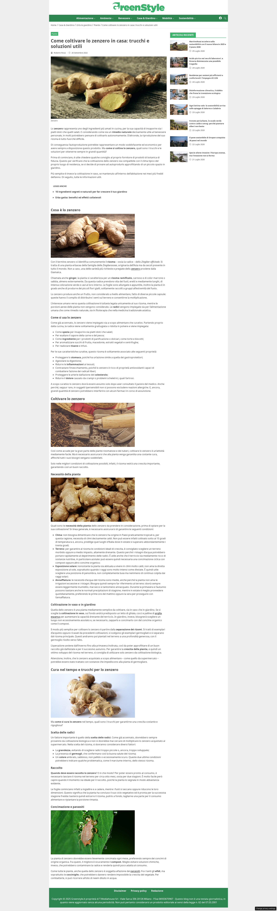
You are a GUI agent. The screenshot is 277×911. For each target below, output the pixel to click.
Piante (54, 34)
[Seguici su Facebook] (220, 18)
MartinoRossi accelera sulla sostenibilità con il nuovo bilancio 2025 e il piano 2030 (207, 44)
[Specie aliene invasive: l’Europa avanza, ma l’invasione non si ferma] (179, 157)
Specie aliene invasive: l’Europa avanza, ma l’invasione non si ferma (207, 154)
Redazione (157, 890)
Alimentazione (84, 18)
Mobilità (167, 18)
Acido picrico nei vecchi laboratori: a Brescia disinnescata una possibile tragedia (206, 61)
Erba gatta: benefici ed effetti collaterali (78, 197)
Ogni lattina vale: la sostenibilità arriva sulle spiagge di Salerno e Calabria (207, 107)
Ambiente (105, 18)
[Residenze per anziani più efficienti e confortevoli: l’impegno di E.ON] (179, 79)
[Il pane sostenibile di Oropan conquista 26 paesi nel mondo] (179, 141)
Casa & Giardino (146, 18)
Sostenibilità (186, 18)
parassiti (135, 871)
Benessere (124, 18)
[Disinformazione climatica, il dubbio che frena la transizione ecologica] (179, 94)
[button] (225, 18)
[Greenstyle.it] (138, 7)
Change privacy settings (265, 908)
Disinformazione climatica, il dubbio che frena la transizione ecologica (206, 91)
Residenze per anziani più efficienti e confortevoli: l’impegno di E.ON (206, 76)
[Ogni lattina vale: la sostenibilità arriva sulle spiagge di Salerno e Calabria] (179, 109)
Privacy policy (139, 890)
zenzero (135, 268)
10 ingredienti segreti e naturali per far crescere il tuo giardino (91, 191)
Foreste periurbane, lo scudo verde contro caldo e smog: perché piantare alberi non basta (206, 123)
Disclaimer (120, 890)
